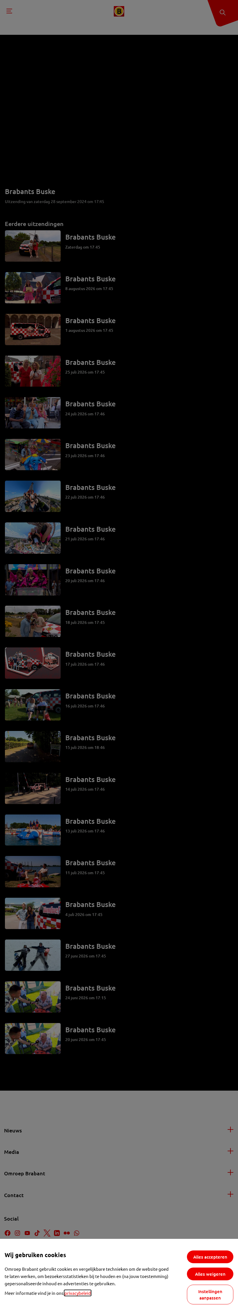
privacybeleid (77, 1293)
